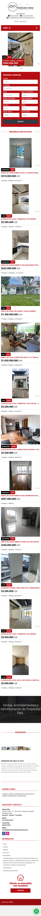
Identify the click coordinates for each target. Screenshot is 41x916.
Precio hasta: (26, 111)
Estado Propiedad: (9, 98)
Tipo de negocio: (27, 98)
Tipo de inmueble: (27, 92)
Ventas (5, 847)
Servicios (6, 852)
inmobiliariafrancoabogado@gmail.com (15, 830)
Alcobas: (6, 105)
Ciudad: (5, 78)
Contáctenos (7, 868)
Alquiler (5, 850)
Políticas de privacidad (10, 871)
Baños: (24, 105)
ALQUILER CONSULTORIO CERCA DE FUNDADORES (20, 588)
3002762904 (14, 15)
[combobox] (20, 82)
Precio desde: (7, 111)
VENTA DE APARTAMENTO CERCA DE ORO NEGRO (20, 542)
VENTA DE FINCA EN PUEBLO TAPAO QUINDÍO (18, 311)
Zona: (5, 92)
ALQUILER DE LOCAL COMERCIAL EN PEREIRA (18, 219)
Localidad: (6, 85)
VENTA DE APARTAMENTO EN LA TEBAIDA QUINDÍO (21, 173)
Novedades (7, 855)
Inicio (5, 844)
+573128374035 (27, 15)
